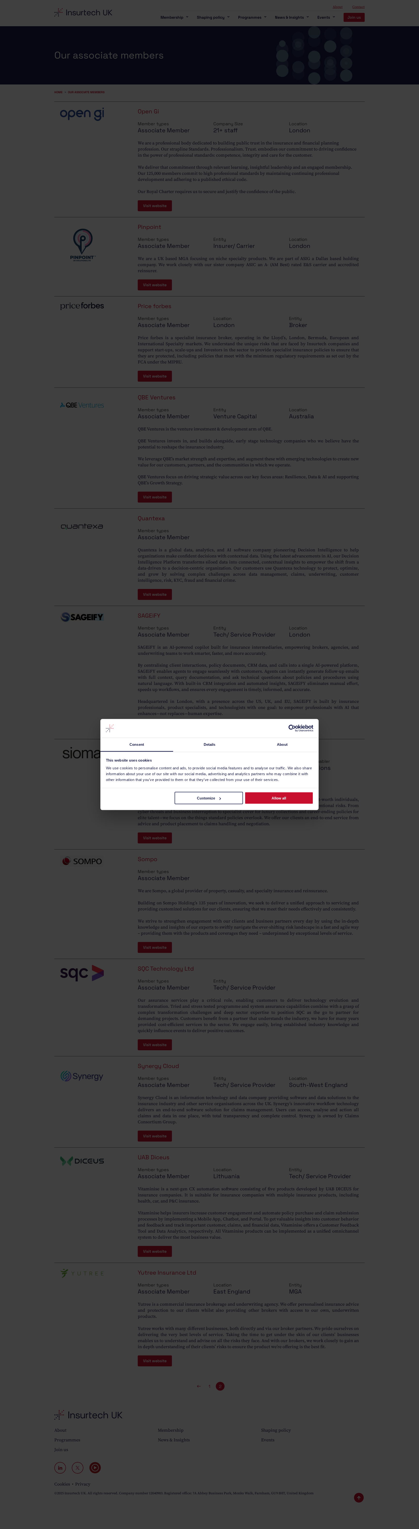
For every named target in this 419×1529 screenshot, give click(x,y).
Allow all (279, 798)
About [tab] (282, 744)
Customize (206, 798)
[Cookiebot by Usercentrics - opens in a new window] (292, 728)
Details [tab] (210, 744)
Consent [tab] (136, 744)
